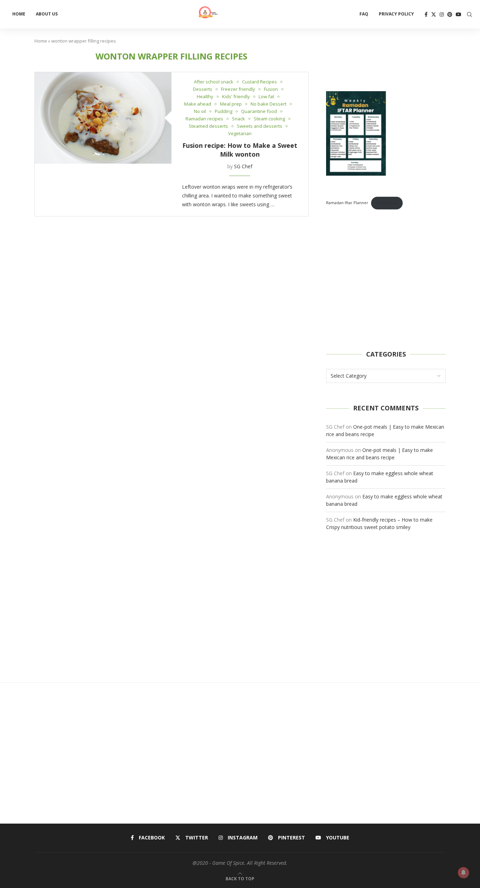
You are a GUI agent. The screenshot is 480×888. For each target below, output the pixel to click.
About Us (47, 14)
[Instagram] (442, 14)
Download (387, 203)
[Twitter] (433, 14)
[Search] (469, 14)
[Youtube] (458, 14)
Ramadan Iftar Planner (347, 203)
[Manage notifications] (463, 872)
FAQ (363, 14)
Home (18, 14)
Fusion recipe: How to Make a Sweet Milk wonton (239, 149)
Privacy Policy (396, 14)
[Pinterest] (449, 14)
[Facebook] (426, 14)
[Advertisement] (386, 280)
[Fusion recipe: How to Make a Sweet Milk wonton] (103, 117)
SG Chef (243, 166)
